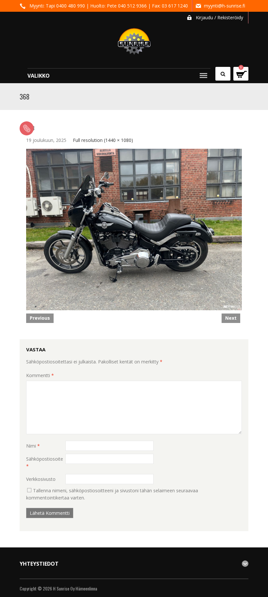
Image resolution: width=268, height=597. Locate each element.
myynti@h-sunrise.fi (224, 6)
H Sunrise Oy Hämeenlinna (75, 588)
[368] (134, 229)
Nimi (33, 446)
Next (231, 318)
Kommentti (40, 375)
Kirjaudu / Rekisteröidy (219, 17)
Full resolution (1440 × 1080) (103, 140)
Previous (40, 318)
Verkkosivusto (41, 479)
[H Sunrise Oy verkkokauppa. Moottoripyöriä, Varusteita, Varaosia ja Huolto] (134, 39)
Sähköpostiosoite (44, 462)
